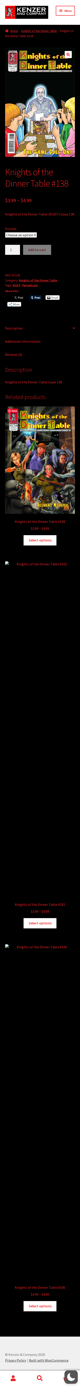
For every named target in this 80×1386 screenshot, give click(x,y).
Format (11, 228)
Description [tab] (14, 328)
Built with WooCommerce (48, 1360)
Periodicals (30, 285)
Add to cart (37, 249)
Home (14, 31)
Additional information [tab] (22, 341)
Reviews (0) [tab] (13, 354)
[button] (68, 54)
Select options (40, 540)
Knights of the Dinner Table (39, 31)
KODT (17, 285)
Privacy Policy (15, 1360)
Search (40, 1378)
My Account (13, 1378)
